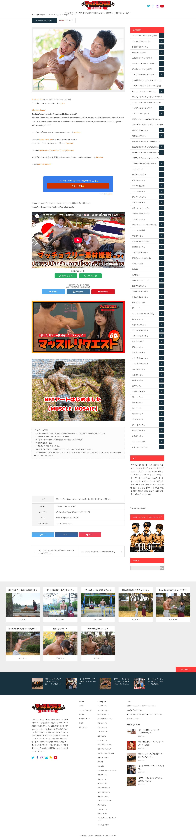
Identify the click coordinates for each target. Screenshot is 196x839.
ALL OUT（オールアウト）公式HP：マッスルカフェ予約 (144, 714)
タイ (102, 499)
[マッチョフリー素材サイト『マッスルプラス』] (49, 714)
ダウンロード (23, 619)
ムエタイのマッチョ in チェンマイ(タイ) (147, 86)
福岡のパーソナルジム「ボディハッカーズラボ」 (142, 706)
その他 (32, 602)
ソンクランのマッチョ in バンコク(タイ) (147, 103)
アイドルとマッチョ (147, 197)
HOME (81, 706)
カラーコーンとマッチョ (147, 208)
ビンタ (152, 475)
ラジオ (152, 481)
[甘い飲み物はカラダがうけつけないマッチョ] (22, 648)
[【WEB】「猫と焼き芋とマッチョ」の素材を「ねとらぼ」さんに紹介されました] (131, 781)
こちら (62, 103)
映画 (157, 488)
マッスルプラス (37, 99)
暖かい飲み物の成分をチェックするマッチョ (173, 591)
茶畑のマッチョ (147, 375)
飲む (150, 494)
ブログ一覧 (184, 669)
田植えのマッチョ (147, 369)
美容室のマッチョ (147, 247)
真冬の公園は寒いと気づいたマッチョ (135, 590)
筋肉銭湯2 (147, 275)
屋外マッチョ (61, 499)
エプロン (152, 468)
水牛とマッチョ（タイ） (147, 113)
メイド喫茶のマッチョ (147, 252)
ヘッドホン (146, 478)
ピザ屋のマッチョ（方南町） (147, 69)
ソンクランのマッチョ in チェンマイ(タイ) (147, 98)
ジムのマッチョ (147, 419)
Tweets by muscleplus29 (137, 508)
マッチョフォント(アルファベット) (147, 225)
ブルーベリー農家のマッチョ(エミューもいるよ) (147, 125)
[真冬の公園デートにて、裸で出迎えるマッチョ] (22, 609)
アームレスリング (140, 468)
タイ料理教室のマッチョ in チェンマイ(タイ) (147, 81)
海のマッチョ (147, 408)
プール (137, 478)
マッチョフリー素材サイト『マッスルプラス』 (102, 835)
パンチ (136, 475)
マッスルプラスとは (85, 710)
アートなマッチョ (147, 425)
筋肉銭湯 (147, 269)
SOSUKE (48, 164)
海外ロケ (107, 499)
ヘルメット (156, 478)
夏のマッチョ (71, 499)
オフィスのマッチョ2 (147, 447)
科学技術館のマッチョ (147, 47)
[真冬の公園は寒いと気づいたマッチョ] (135, 609)
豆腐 (157, 491)
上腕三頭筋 (143, 604)
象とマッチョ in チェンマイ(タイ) (147, 91)
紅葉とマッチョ (147, 347)
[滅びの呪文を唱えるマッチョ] (97, 648)
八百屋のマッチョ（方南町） (147, 58)
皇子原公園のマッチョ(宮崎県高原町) (147, 147)
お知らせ (82, 714)
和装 (159, 485)
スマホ (148, 471)
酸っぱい (139, 494)
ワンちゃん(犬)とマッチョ (147, 41)
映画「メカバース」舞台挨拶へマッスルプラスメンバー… (151, 755)
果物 (92, 499)
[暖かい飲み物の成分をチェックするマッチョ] (173, 609)
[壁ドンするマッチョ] (60, 648)
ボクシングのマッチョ (147, 130)
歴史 (135, 491)
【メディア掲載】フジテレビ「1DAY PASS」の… (148, 731)
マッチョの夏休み (147, 391)
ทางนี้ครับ (77, 132)
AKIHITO (40, 164)
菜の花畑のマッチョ (147, 302)
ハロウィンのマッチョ (147, 336)
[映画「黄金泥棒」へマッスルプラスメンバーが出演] (131, 745)
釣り (145, 494)
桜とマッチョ (147, 308)
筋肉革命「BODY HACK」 (135, 710)
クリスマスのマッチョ (147, 330)
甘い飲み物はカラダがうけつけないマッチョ (23, 630)
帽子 (135, 488)
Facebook (69, 143)
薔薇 (146, 491)
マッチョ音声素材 (147, 230)
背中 (30, 604)
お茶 (150, 465)
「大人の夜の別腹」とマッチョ (147, 75)
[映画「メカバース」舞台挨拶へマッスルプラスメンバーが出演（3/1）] (131, 757)
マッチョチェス (147, 169)
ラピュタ (159, 481)
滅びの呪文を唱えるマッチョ (98, 629)
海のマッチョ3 (147, 397)
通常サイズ (67, 276)
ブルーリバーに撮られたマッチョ (147, 163)
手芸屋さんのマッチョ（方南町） (147, 63)
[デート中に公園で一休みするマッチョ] (60, 609)
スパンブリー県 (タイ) (64, 523)
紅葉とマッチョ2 (147, 341)
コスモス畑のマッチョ (147, 291)
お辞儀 (156, 465)
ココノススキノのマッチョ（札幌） (147, 36)
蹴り (132, 494)
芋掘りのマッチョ (147, 352)
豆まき (151, 491)
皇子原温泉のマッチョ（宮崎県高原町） (147, 142)
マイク (137, 481)
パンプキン (144, 475)
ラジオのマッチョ (147, 191)
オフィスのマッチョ (147, 441)
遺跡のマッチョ (147, 414)
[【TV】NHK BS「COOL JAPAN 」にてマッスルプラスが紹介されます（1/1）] (131, 769)
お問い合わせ (83, 727)
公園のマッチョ (147, 436)
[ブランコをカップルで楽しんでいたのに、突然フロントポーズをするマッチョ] (97, 609)
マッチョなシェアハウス (147, 214)
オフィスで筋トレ (147, 186)
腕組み (140, 491)
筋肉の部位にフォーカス (147, 280)
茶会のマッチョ (147, 380)
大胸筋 (107, 604)
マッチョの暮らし (83, 499)
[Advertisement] (78, 479)
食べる (97, 499)
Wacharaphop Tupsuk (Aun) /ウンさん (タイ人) (73, 512)
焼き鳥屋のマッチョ (147, 136)
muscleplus (109, 194)
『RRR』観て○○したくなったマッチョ (147, 159)
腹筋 (68, 604)
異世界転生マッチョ (147, 286)
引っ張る (141, 488)
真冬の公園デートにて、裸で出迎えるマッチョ (23, 591)
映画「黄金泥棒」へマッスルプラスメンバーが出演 (151, 743)
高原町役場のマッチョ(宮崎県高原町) (147, 152)
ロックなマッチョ (147, 430)
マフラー (145, 481)
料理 (152, 488)
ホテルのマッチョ (147, 202)
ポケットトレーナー (133, 719)
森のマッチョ (147, 386)
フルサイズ (91, 276)
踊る (162, 491)
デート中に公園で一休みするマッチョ (60, 590)
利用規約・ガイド (84, 719)
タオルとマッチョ (147, 219)
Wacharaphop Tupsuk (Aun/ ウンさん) (53, 150)
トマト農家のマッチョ (147, 364)
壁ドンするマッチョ (60, 629)
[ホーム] (32, 15)
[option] (48, 683)
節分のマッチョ (147, 319)
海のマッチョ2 (147, 403)
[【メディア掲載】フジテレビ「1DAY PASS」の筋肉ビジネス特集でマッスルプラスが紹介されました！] (131, 733)
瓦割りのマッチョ (147, 180)
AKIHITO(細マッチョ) (64, 518)
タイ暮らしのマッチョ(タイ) (44, 20)
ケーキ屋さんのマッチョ (147, 241)
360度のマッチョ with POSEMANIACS (147, 120)
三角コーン (135, 485)
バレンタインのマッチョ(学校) (147, 314)
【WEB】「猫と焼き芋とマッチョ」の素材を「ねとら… (151, 779)
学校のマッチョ (147, 236)
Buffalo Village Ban (46, 139)
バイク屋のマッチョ (147, 52)
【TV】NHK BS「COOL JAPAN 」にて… (151, 767)
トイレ (154, 471)
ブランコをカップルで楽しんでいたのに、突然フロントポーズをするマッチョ (98, 591)
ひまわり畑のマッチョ (147, 297)
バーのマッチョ (147, 264)
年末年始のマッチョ (147, 325)
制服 (142, 485)
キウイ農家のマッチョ (147, 358)
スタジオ (140, 471)
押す (148, 488)
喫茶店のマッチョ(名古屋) (147, 258)
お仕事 (144, 465)
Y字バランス (136, 465)
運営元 (81, 723)
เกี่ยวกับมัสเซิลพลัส (38, 110)
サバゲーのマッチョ (147, 175)
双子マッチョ (150, 485)
